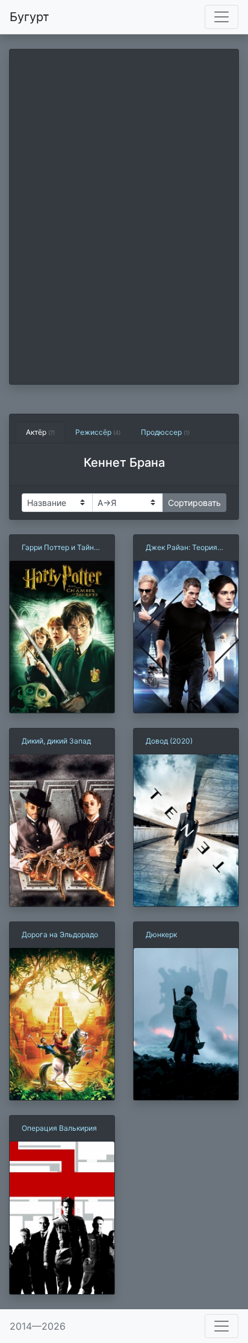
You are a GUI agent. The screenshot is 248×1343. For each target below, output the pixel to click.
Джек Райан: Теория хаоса (181, 548)
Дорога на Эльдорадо (60, 934)
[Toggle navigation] (221, 17)
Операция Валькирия (59, 1128)
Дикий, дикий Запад (56, 740)
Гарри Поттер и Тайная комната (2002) (62, 548)
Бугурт (29, 17)
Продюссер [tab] (165, 432)
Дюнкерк (161, 934)
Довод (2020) (169, 740)
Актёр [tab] (40, 432)
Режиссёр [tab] (97, 432)
